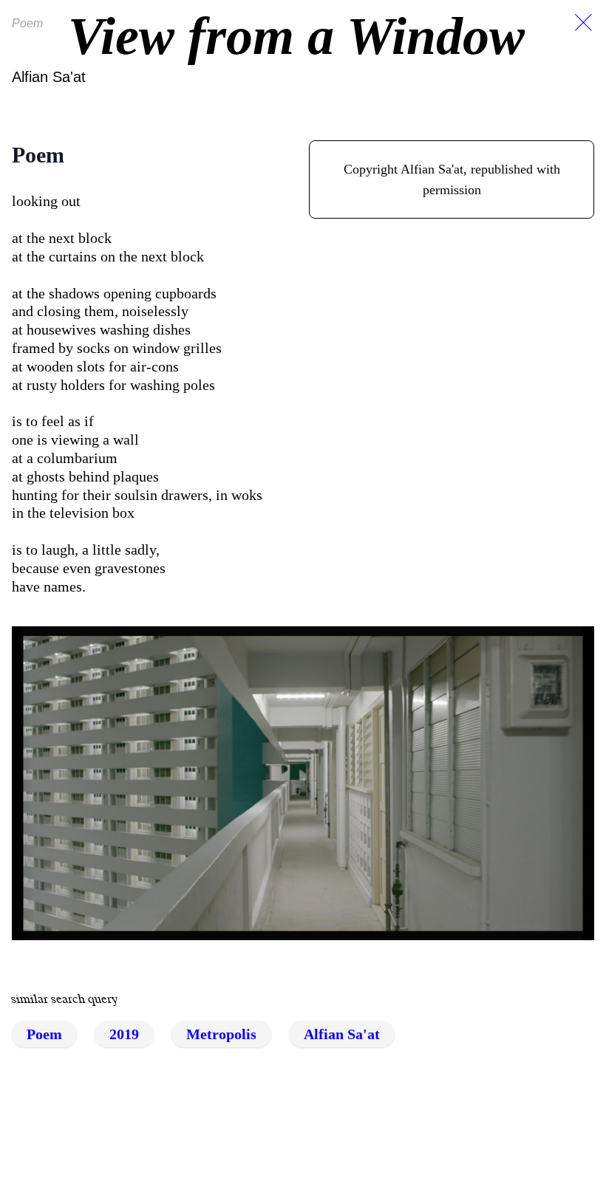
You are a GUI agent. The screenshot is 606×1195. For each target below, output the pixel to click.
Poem (44, 1034)
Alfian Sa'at (49, 77)
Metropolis (221, 1034)
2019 (124, 1034)
